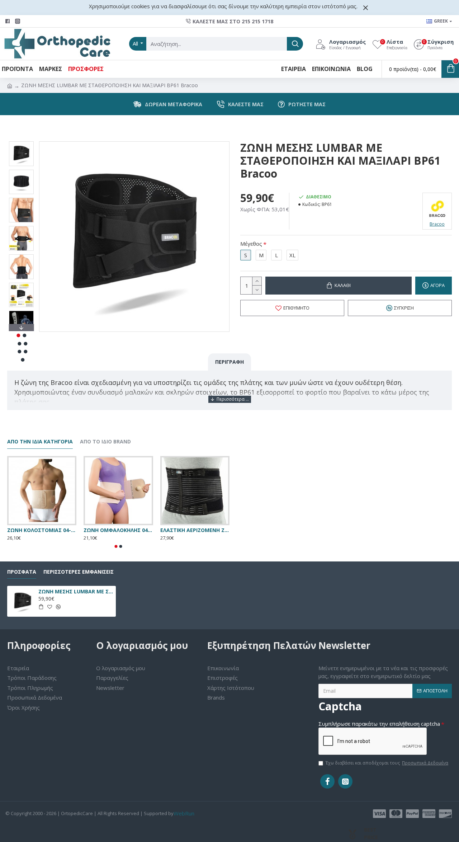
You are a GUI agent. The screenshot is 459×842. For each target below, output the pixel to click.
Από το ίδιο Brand (105, 441)
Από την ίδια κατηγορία (40, 441)
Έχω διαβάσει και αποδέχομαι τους (387, 763)
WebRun (184, 813)
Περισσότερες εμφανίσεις (78, 572)
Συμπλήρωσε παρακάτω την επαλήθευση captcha (379, 723)
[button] (21, 143)
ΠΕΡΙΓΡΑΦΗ (229, 361)
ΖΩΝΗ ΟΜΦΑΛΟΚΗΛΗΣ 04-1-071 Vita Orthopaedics (118, 530)
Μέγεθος (251, 243)
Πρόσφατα (21, 572)
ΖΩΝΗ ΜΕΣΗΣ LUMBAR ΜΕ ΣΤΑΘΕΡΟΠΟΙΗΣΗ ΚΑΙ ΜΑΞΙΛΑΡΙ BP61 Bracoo (75, 591)
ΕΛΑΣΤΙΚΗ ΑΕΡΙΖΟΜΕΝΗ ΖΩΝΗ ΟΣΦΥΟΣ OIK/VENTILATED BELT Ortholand (195, 530)
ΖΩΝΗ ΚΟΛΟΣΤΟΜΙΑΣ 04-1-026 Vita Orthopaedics (41, 530)
